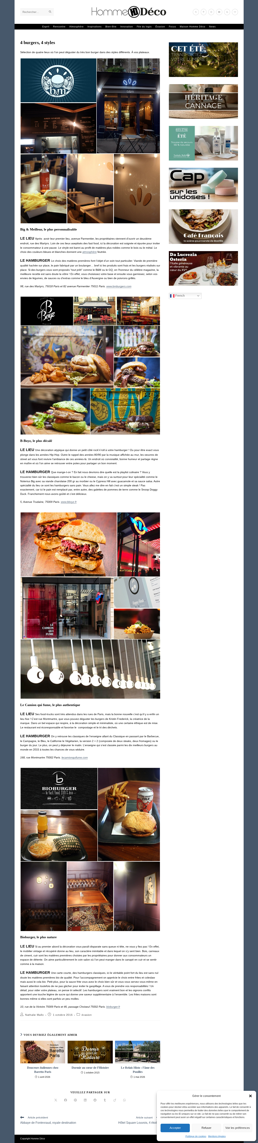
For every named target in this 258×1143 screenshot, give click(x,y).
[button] (250, 1096)
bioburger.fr (113, 1006)
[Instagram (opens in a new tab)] (211, 12)
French (180, 295)
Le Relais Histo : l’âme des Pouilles (137, 1069)
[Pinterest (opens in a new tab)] (203, 12)
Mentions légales (217, 1136)
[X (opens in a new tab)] (196, 12)
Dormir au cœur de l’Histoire (90, 1067)
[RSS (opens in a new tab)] (227, 12)
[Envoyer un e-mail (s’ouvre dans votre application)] (235, 12)
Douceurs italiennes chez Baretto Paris (42, 1069)
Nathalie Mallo (34, 1014)
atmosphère (89, 251)
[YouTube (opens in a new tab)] (219, 12)
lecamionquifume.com (75, 757)
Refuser (206, 1127)
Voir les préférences (237, 1127)
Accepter (175, 1127)
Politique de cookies (195, 1136)
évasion (87, 1014)
